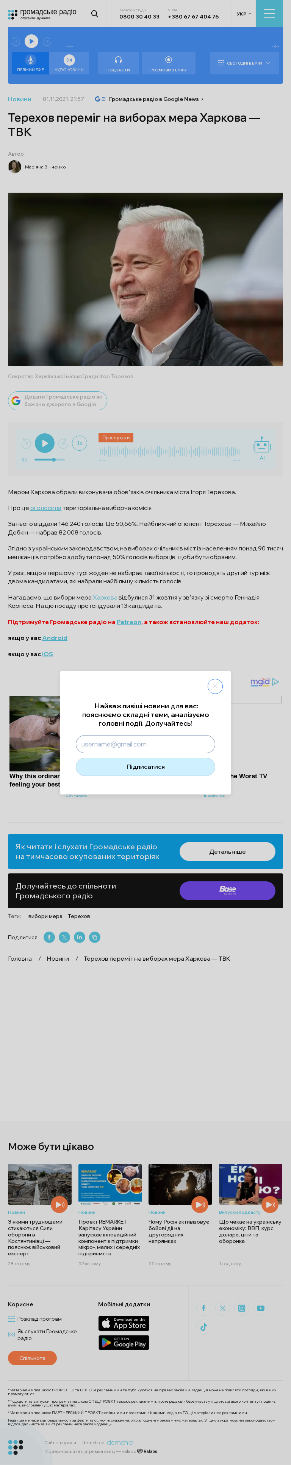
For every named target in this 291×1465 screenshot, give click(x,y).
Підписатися (146, 766)
